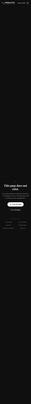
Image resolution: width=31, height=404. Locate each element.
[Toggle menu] (27, 3)
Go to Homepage (15, 210)
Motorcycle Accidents (8, 228)
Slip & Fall (8, 225)
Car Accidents (8, 222)
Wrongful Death (22, 225)
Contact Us (22, 228)
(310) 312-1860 (21, 3)
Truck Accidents (23, 222)
